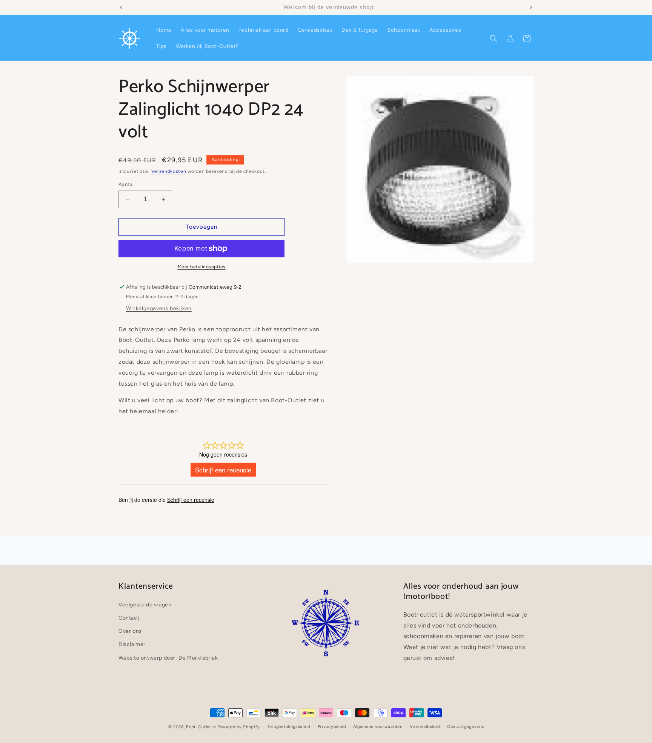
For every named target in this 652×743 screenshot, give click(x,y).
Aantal (126, 184)
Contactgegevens (465, 726)
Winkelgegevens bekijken (159, 308)
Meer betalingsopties (202, 266)
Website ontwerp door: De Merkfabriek (168, 658)
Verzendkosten (168, 171)
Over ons (130, 631)
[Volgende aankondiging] (531, 7)
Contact (128, 618)
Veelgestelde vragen (144, 604)
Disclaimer (132, 644)
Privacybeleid (332, 726)
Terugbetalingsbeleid (288, 726)
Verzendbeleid (425, 726)
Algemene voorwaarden (377, 726)
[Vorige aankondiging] (121, 7)
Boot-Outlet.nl (201, 727)
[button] (493, 38)
